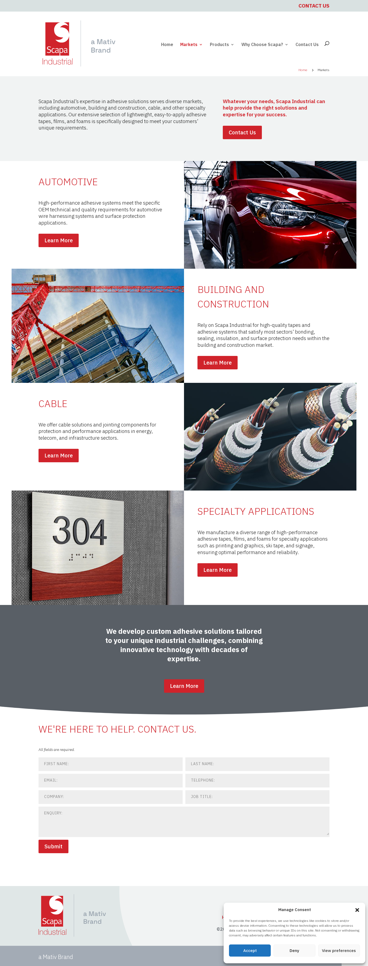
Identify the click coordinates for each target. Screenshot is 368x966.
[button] (357, 910)
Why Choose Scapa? (262, 45)
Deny (294, 950)
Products (219, 45)
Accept (250, 950)
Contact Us (313, 5)
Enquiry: (53, 813)
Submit (53, 846)
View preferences (339, 950)
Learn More (58, 240)
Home (167, 45)
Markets (188, 45)
